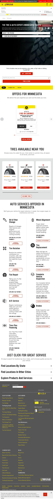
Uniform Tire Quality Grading (9, 414)
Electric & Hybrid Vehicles (24, 427)
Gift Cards (4, 470)
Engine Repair (21, 408)
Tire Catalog (5, 403)
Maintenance (21, 468)
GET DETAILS (44, 14)
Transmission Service (23, 440)
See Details (26, 129)
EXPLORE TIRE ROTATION (12, 265)
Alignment (20, 398)
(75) (31, 176)
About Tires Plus (6, 452)
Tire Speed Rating (6, 412)
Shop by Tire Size (6, 400)
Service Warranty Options (24, 480)
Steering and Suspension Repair (26, 413)
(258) (15, 176)
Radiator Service (22, 435)
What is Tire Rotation (7, 419)
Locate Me (28, 73)
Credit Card (5, 465)
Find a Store (49, 77)
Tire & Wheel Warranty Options (25, 475)
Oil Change (21, 432)
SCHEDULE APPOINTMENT (15, 243)
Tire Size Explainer (6, 430)
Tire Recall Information (7, 480)
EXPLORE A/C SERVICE (15, 316)
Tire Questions (5, 417)
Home (4, 18)
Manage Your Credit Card (44, 403)
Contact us (4, 386)
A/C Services (21, 424)
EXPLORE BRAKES (40, 323)
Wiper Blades (21, 445)
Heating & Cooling (22, 410)
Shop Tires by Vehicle (7, 398)
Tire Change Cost (6, 422)
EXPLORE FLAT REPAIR (15, 292)
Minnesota (9, 18)
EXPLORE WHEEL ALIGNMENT (40, 236)
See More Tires (26, 196)
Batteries (20, 400)
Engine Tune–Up (22, 429)
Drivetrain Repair (22, 405)
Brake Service (21, 403)
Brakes (19, 457)
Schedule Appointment (8, 475)
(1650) (48, 176)
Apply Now (42, 402)
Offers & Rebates (6, 473)
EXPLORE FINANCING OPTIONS (14, 349)
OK (45, 494)
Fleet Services (5, 468)
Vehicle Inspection (22, 442)
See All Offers (26, 139)
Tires (19, 455)
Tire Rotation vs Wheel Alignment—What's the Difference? (8, 426)
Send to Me (22, 126)
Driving (20, 470)
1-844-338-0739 (48, 12)
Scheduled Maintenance (24, 437)
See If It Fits (9, 187)
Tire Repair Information (23, 415)
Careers (4, 457)
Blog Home (21, 452)
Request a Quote (5, 487)
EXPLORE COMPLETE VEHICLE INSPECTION (41, 297)
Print (31, 126)
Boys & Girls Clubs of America (9, 455)
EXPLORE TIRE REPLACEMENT (40, 265)
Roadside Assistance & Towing (9, 478)
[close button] (51, 492)
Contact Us (5, 460)
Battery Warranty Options (24, 477)
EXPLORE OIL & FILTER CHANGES (15, 238)
